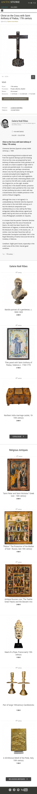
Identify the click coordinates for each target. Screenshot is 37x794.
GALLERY (14, 135)
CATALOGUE (4, 7)
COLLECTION (21, 135)
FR (29, 3)
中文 (34, 3)
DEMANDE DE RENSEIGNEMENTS (15, 99)
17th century (9, 254)
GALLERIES (14, 7)
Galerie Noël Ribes (20, 120)
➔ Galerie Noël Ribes (17, 108)
